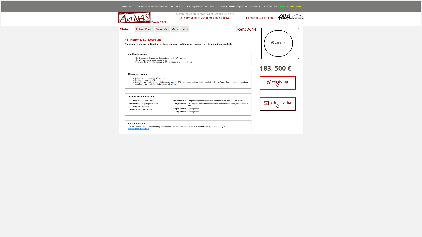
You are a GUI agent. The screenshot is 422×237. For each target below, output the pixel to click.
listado (126, 29)
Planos (149, 29)
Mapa (175, 29)
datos (184, 29)
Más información (294, 6)
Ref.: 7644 (246, 29)
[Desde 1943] (142, 16)
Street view (162, 29)
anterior (252, 18)
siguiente (268, 18)
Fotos (139, 29)
